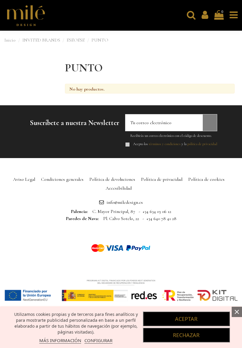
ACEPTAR (186, 318)
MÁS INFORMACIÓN (60, 340)
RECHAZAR (186, 335)
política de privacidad (202, 144)
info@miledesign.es (125, 202)
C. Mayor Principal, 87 (113, 211)
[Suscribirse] (210, 122)
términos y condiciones (165, 144)
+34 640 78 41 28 (161, 218)
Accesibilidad (119, 188)
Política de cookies (206, 179)
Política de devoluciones (112, 179)
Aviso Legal (24, 179)
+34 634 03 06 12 (157, 211)
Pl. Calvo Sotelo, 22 (121, 218)
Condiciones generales (62, 179)
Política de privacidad (161, 179)
